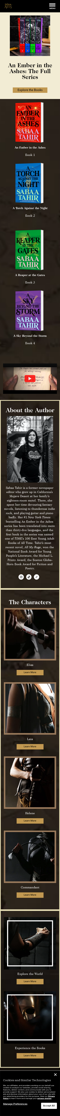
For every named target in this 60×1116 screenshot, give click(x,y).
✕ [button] (55, 1075)
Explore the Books (30, 90)
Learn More (30, 672)
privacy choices (44, 1098)
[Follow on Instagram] (21, 577)
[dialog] (30, 1093)
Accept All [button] (49, 1106)
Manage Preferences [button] (15, 1104)
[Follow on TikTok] (29, 577)
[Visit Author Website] (36, 577)
